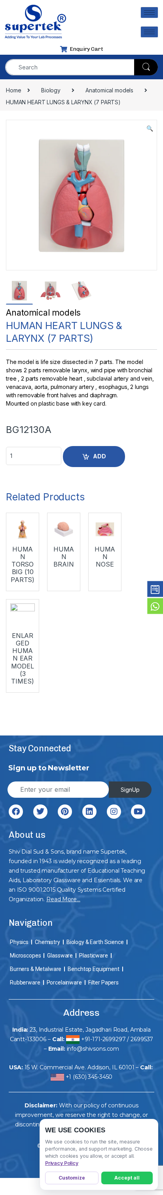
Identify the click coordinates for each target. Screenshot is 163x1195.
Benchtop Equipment (93, 969)
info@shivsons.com (93, 1048)
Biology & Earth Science (95, 942)
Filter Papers (103, 982)
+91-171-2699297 (103, 1039)
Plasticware (93, 955)
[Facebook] (16, 811)
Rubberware (25, 982)
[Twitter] (40, 811)
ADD (99, 456)
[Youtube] (138, 811)
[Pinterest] (65, 811)
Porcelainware (64, 982)
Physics (19, 942)
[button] (149, 128)
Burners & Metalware (35, 969)
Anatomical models (43, 313)
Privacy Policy (61, 1163)
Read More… (63, 899)
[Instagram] (114, 811)
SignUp (130, 789)
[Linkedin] (89, 811)
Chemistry (47, 942)
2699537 (142, 1039)
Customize (72, 1178)
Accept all (127, 1178)
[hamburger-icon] (149, 12)
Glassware (60, 955)
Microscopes (25, 955)
